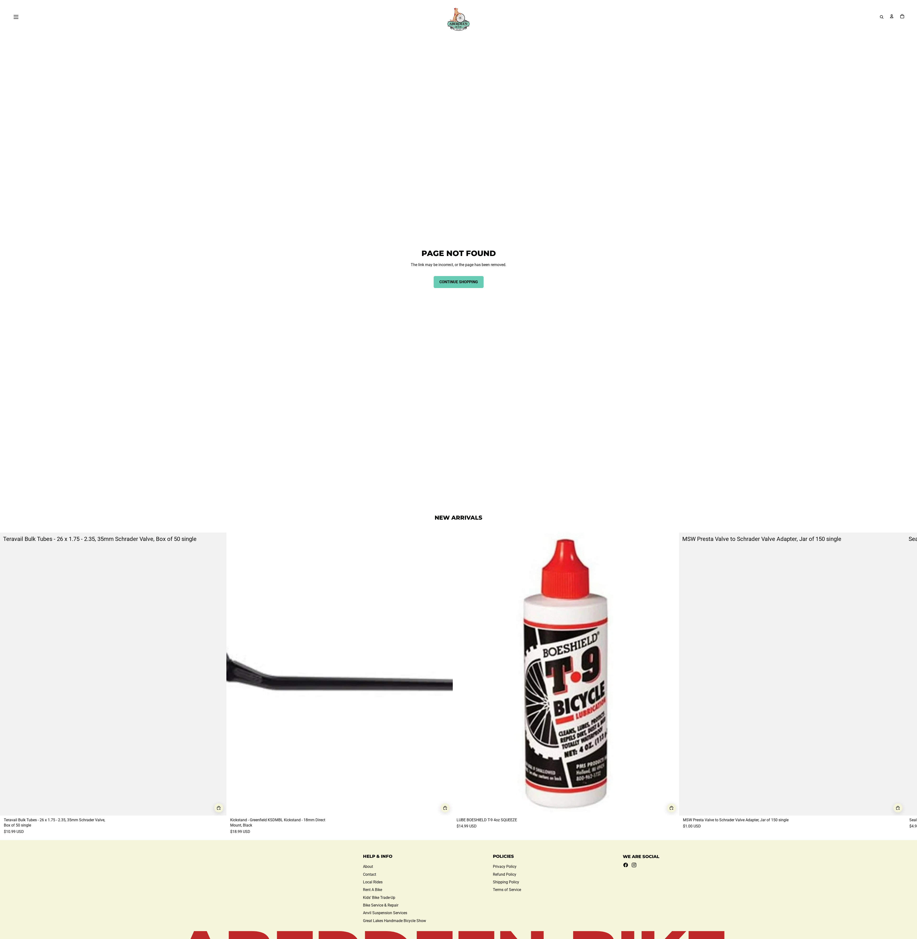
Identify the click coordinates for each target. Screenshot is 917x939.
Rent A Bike (372, 889)
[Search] (881, 17)
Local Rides (373, 882)
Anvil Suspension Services (385, 913)
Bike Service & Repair (380, 905)
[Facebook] (626, 865)
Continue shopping (458, 282)
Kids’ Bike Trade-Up (379, 897)
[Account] (891, 16)
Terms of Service (507, 889)
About (368, 866)
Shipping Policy (506, 882)
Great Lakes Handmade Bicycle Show (394, 920)
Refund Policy (504, 874)
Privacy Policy (505, 866)
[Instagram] (634, 865)
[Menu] (16, 17)
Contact (369, 874)
